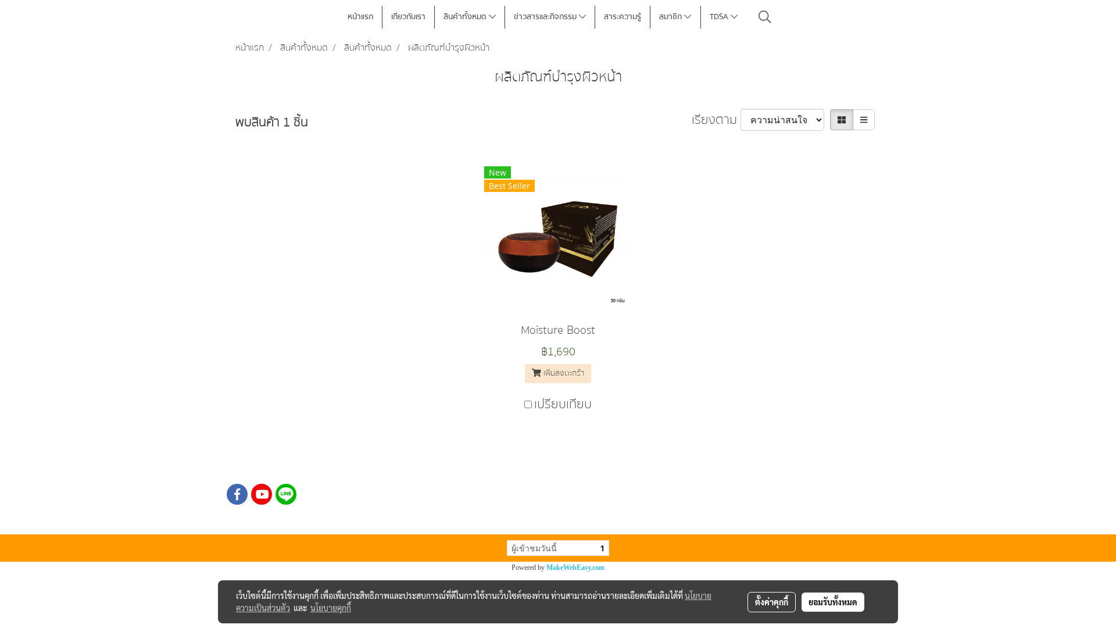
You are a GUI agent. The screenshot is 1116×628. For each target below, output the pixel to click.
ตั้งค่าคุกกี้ (771, 602)
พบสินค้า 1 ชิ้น (271, 122)
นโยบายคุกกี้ (330, 607)
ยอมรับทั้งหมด (833, 602)
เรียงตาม (716, 120)
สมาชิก (671, 16)
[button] (765, 17)
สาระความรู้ (622, 16)
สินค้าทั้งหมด (466, 16)
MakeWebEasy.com (575, 567)
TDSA (720, 16)
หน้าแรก (360, 16)
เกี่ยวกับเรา (408, 16)
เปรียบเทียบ (563, 404)
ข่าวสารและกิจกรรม (546, 16)
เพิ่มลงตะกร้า (562, 373)
